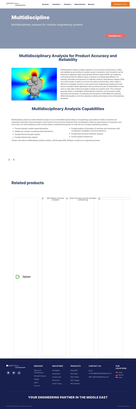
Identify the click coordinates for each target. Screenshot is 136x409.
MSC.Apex (74, 374)
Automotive (56, 374)
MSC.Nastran (75, 383)
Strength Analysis (40, 376)
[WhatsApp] (19, 373)
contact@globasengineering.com (100, 373)
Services (45, 4)
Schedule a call (120, 4)
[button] (115, 36)
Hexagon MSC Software (64, 140)
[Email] (14, 373)
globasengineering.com (101, 377)
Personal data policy (124, 406)
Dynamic (37, 386)
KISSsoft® (74, 370)
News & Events (80, 4)
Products (67, 4)
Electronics (56, 380)
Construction (56, 377)
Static (36, 382)
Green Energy (57, 383)
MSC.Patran (75, 377)
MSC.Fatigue (75, 380)
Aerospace (56, 370)
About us (91, 4)
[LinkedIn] (8, 373)
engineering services (92, 140)
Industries (56, 4)
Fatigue (36, 379)
